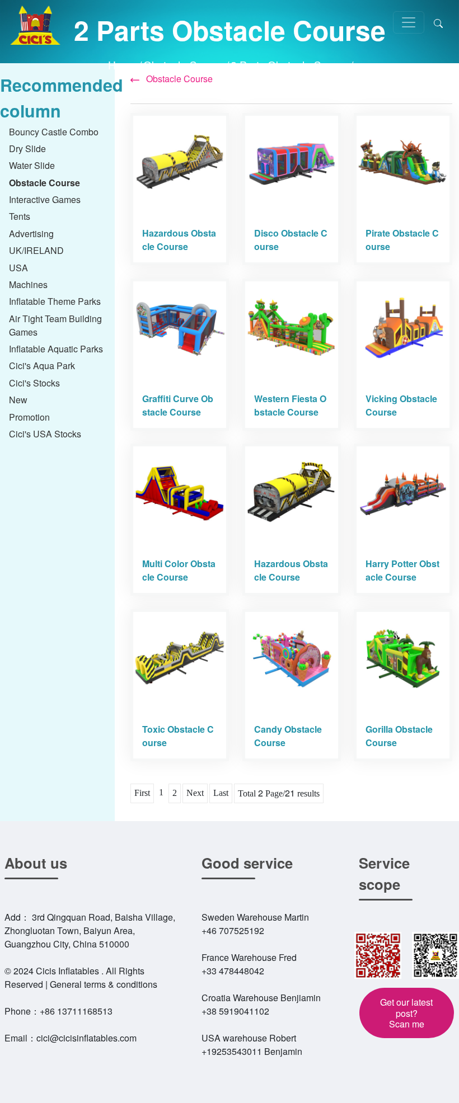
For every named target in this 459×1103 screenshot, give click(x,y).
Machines (28, 284)
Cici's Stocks (34, 382)
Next (195, 793)
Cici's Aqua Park (42, 365)
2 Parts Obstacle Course (290, 64)
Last (220, 793)
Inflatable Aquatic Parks (56, 348)
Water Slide (32, 165)
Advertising (31, 233)
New (18, 399)
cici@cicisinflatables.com (86, 1037)
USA (18, 267)
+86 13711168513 (76, 1011)
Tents (19, 216)
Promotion (29, 417)
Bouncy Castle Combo (54, 131)
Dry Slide (27, 148)
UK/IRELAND (36, 250)
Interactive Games (45, 199)
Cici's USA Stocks (45, 433)
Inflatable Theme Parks (55, 301)
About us (35, 862)
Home (122, 64)
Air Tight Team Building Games (55, 325)
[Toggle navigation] (408, 22)
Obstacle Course (183, 64)
